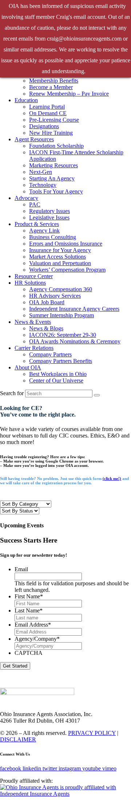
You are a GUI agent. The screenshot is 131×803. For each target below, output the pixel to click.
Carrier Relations (34, 348)
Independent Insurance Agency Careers (74, 309)
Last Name (29, 610)
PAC (34, 204)
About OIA (28, 367)
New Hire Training (51, 133)
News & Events (33, 322)
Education (26, 100)
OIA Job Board (46, 302)
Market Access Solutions (57, 257)
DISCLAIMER (18, 739)
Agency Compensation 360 (60, 289)
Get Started (15, 666)
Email (21, 569)
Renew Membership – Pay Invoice (69, 94)
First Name (29, 596)
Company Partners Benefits (60, 361)
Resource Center (34, 276)
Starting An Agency (52, 178)
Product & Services (37, 224)
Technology (42, 185)
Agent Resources (34, 139)
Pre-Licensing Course (54, 120)
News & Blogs (46, 328)
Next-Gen (40, 172)
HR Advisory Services (55, 296)
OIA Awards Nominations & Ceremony (74, 341)
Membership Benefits (53, 81)
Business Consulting (52, 237)
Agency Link (44, 230)
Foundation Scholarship (56, 146)
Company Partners (50, 354)
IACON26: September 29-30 (62, 335)
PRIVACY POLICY (92, 733)
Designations (44, 126)
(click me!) (112, 478)
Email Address (33, 625)
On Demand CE (48, 113)
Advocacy (26, 198)
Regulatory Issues (49, 211)
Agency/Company (37, 639)
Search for (12, 393)
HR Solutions (30, 283)
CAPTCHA (29, 653)
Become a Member (51, 87)
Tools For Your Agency (56, 191)
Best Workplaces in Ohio (58, 374)
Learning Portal (47, 107)
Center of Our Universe (56, 380)
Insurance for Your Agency (60, 250)
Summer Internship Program (61, 315)
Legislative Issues (49, 217)
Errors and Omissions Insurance (65, 244)
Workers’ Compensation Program (67, 270)
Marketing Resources (53, 165)
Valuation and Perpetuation (60, 263)
